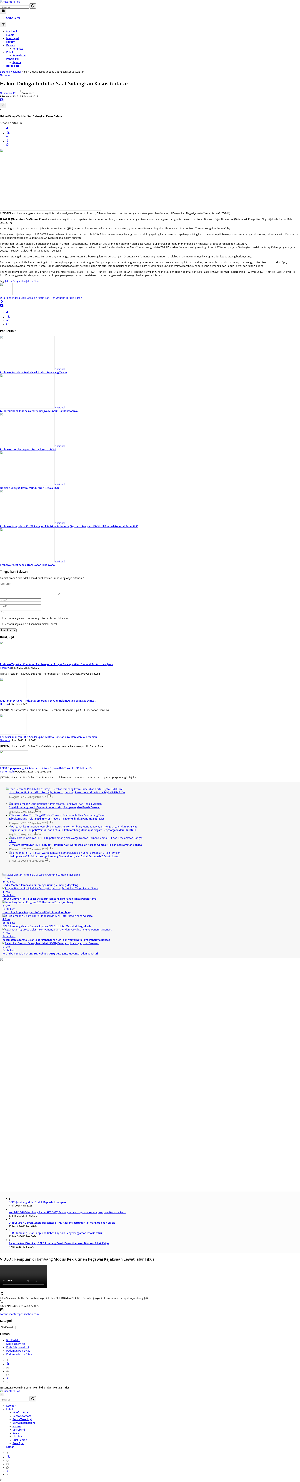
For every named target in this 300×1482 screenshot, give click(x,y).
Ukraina (17, 1436)
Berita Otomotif (21, 1416)
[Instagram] (7, 1368)
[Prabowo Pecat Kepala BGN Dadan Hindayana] (27, 561)
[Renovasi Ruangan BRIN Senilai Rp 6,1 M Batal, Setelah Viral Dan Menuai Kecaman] (13, 733)
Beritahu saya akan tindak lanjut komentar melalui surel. (37, 618)
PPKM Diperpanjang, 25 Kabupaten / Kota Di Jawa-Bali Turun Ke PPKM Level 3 (46, 768)
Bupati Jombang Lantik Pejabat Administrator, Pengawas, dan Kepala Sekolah (54, 807)
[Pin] (8, 141)
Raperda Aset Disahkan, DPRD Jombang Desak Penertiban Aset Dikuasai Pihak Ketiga (59, 1243)
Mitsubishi (18, 1429)
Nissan (16, 1426)
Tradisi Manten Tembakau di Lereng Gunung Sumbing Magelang (40, 885)
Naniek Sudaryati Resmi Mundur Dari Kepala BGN (29, 488)
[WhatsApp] (7, 144)
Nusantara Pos (9, 93)
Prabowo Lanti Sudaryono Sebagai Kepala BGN (28, 449)
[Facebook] (7, 129)
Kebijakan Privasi (16, 1343)
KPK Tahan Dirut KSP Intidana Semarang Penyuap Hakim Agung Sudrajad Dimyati (48, 700)
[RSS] (7, 1381)
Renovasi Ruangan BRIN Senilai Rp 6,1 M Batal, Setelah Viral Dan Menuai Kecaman (48, 737)
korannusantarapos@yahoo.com (19, 1314)
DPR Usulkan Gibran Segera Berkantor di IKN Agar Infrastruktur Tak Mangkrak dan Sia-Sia (62, 1222)
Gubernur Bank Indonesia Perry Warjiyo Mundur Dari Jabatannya (39, 411)
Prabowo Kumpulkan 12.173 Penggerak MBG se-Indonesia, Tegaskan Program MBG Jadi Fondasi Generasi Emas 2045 (69, 526)
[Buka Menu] (3, 11)
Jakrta (8, 281)
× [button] (1, 1394)
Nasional (5, 75)
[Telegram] (7, 137)
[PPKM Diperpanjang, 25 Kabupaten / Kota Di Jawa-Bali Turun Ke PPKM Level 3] (14, 764)
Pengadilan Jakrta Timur (26, 281)
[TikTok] (7, 1378)
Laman (10, 1446)
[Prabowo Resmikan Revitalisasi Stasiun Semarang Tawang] (27, 369)
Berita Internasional (24, 1422)
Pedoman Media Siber (19, 1354)
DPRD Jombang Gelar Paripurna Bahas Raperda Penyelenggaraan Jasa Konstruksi (57, 1233)
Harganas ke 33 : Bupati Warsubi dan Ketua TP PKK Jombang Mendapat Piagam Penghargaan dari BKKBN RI (72, 830)
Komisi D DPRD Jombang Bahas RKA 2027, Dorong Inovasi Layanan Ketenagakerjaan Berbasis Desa (67, 1212)
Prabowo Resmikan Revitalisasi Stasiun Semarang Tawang (34, 372)
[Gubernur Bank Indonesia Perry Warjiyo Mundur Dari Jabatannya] (27, 407)
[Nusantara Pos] (10, 1)
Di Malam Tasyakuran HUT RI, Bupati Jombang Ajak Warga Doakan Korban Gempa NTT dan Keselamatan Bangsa (75, 845)
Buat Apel (18, 1443)
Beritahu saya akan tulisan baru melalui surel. (30, 624)
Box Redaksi (13, 1340)
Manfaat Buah (20, 1412)
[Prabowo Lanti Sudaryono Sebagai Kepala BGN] (27, 446)
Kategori (11, 1405)
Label (9, 1409)
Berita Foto (8, 881)
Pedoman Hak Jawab (18, 1350)
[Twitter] (8, 133)
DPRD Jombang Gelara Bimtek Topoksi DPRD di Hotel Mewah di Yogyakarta (46, 926)
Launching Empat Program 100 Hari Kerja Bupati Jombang (36, 912)
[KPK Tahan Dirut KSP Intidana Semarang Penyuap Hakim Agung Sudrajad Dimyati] (13, 697)
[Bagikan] (3, 105)
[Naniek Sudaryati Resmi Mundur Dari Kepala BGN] (27, 484)
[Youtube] (7, 1371)
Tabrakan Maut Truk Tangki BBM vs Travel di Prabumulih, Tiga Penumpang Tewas (57, 818)
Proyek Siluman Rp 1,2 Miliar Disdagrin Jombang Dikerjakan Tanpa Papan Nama (49, 898)
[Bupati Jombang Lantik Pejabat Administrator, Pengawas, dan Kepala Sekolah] (55, 804)
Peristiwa (5, 667)
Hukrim (4, 704)
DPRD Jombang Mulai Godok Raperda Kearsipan (37, 1202)
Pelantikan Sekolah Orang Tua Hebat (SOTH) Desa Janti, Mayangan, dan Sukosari (50, 953)
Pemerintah (7, 771)
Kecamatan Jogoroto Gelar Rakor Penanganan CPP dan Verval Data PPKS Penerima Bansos (56, 940)
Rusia (15, 1433)
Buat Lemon (19, 1440)
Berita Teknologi (22, 1419)
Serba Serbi (13, 18)
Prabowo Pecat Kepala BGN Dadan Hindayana (27, 565)
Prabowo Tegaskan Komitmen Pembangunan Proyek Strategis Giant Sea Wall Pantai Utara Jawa (56, 664)
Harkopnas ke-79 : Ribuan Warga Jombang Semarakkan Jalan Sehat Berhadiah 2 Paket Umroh (64, 856)
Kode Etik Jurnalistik (17, 1347)
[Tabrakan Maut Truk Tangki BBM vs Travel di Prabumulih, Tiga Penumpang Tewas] (57, 815)
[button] (33, 6)
